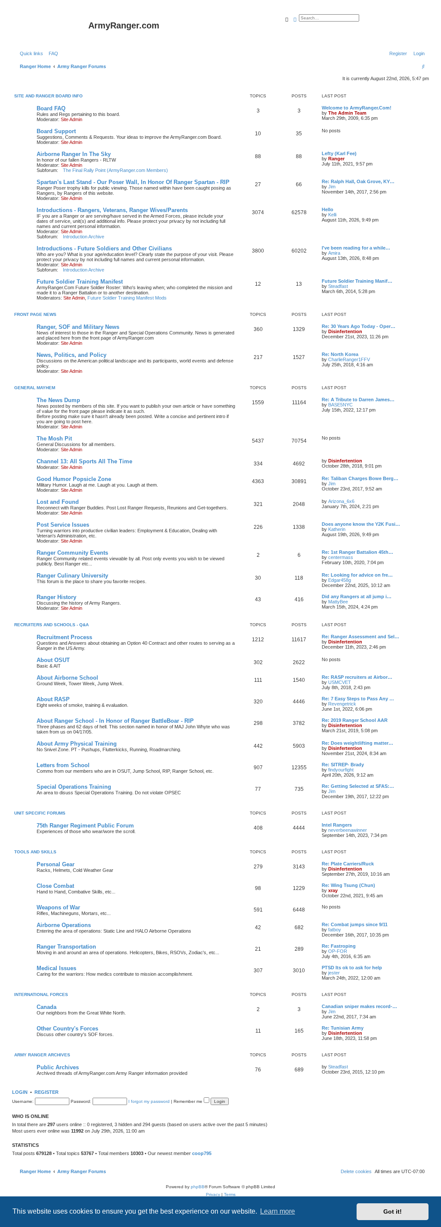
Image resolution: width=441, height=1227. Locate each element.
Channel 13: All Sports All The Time (84, 461)
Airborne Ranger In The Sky (74, 154)
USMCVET (339, 682)
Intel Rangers (337, 824)
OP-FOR (337, 951)
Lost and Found (58, 502)
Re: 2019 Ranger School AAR (355, 720)
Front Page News (35, 314)
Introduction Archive (83, 236)
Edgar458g (339, 580)
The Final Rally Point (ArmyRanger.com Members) (115, 170)
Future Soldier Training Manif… (357, 281)
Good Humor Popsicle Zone (74, 479)
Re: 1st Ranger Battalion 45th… (357, 552)
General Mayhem (34, 387)
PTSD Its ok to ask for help (352, 967)
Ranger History (56, 597)
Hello (327, 209)
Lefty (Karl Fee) (339, 153)
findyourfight (341, 769)
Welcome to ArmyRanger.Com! (356, 107)
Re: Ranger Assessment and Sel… (360, 636)
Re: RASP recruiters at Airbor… (357, 677)
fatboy (334, 929)
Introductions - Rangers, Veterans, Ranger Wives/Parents (112, 210)
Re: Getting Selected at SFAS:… (358, 786)
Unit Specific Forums (39, 813)
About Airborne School (67, 677)
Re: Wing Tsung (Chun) (348, 885)
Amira (334, 253)
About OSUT (53, 660)
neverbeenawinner (347, 830)
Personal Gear (56, 864)
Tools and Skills (35, 851)
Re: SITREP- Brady (343, 764)
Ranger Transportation (66, 946)
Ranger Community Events (72, 552)
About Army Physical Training (77, 743)
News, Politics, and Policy (71, 355)
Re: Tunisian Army (342, 1027)
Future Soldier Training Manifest (80, 281)
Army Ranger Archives (42, 1054)
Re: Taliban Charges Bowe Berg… (360, 478)
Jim (331, 186)
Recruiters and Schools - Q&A (51, 624)
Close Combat (55, 886)
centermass (340, 557)
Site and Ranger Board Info (48, 96)
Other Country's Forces (67, 1028)
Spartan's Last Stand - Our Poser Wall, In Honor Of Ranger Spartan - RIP (133, 182)
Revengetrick (342, 703)
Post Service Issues (63, 524)
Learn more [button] (277, 1211)
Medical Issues (56, 968)
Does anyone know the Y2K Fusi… (361, 524)
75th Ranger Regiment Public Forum (85, 825)
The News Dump (58, 400)
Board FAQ (51, 108)
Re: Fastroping (339, 946)
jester (334, 972)
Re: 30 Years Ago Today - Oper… (358, 326)
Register (46, 1092)
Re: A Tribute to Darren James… (358, 399)
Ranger (336, 158)
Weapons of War (58, 907)
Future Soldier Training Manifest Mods (127, 297)
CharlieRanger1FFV (349, 359)
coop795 (201, 1153)
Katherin (336, 529)
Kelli (332, 214)
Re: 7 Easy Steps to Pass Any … (358, 698)
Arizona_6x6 (341, 501)
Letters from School (63, 765)
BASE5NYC (340, 404)
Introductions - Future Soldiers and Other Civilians (104, 248)
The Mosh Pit (54, 438)
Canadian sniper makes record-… (359, 1006)
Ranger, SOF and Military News (78, 327)
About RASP (53, 699)
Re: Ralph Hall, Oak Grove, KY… (358, 181)
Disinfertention (345, 331)
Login (20, 1092)
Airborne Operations (64, 925)
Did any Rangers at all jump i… (356, 596)
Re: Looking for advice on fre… (357, 575)
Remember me (189, 1101)
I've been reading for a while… (356, 247)
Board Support (56, 131)
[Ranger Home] (51, 28)
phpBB (198, 1186)
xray (333, 890)
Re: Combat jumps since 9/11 (355, 924)
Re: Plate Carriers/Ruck (348, 863)
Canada (46, 1007)
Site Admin (71, 119)
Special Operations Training (74, 787)
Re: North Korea (340, 354)
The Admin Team (347, 113)
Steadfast (338, 286)
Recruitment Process (64, 637)
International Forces (41, 994)
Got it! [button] (392, 1211)
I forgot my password (149, 1101)
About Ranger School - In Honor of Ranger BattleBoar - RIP (115, 721)
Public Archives (58, 1067)
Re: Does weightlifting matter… (357, 743)
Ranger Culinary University (72, 575)
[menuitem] (51, 53)
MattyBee (338, 601)
